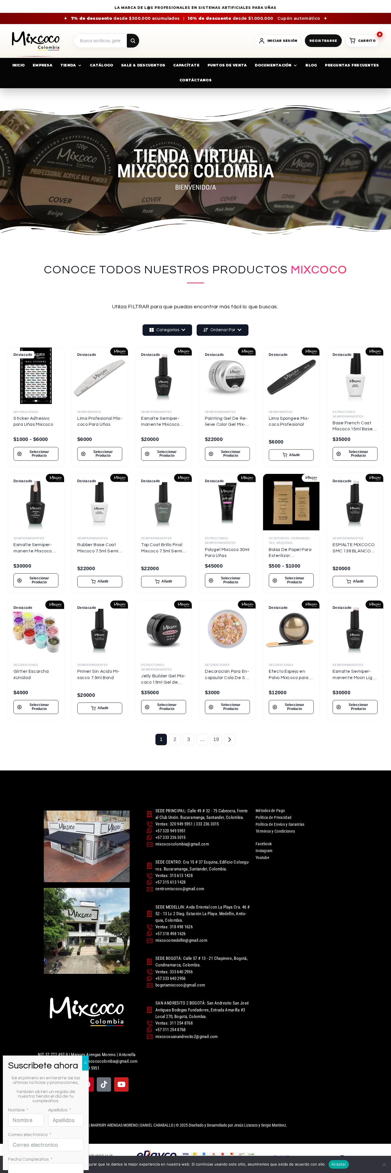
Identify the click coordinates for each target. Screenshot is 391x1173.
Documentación (273, 65)
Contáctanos (195, 80)
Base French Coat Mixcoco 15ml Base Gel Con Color (353, 429)
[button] (291, 455)
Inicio (18, 65)
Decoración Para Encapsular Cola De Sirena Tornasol (227, 677)
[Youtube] (121, 1084)
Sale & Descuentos (143, 65)
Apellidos (58, 1110)
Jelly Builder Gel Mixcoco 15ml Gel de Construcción (163, 682)
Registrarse (323, 41)
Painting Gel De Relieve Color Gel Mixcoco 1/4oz (226, 424)
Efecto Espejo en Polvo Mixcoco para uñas (289, 677)
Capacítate (186, 65)
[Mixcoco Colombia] (36, 41)
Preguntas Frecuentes (352, 65)
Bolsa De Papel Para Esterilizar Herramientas (290, 556)
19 (216, 739)
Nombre (16, 1110)
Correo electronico (28, 1134)
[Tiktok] (104, 1084)
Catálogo (101, 65)
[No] (384, 1164)
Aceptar (338, 1164)
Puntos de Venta (227, 65)
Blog (311, 65)
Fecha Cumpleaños (28, 1159)
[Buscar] (133, 41)
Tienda (68, 65)
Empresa (42, 65)
